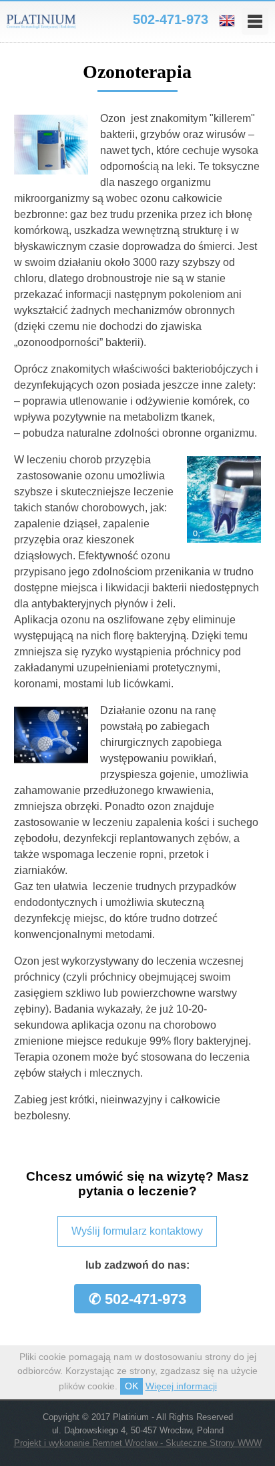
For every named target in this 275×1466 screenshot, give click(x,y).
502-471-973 (170, 19)
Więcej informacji (181, 1386)
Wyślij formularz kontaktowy (137, 1231)
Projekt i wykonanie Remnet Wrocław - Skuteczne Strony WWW (138, 1443)
